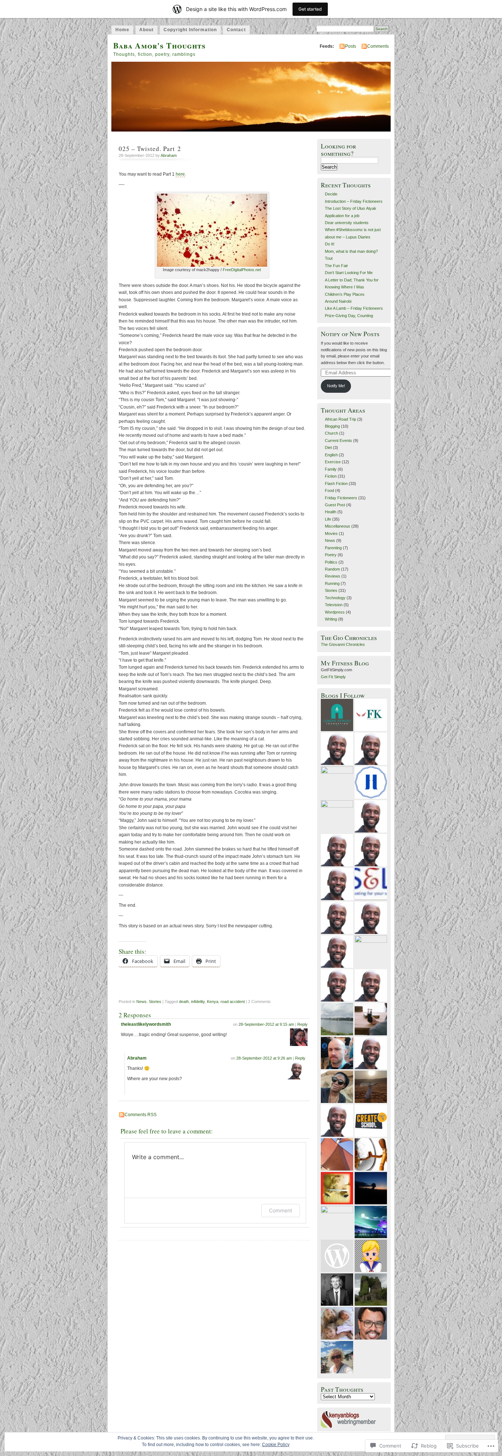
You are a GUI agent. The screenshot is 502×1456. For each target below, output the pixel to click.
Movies (331, 533)
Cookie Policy (276, 1444)
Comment (280, 1210)
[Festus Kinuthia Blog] (371, 715)
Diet (328, 447)
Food (329, 490)
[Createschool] (371, 1120)
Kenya (212, 1001)
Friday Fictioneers (341, 498)
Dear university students (347, 222)
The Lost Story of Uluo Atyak (350, 208)
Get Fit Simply (333, 677)
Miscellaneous (337, 526)
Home (122, 29)
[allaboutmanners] (337, 1188)
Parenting (333, 548)
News (141, 1001)
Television (334, 605)
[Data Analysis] (337, 850)
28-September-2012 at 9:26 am (264, 1058)
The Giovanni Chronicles (343, 644)
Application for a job (342, 215)
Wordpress (335, 612)
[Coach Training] (371, 985)
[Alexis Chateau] (337, 1087)
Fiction (331, 476)
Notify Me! (336, 386)
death (184, 1001)
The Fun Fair (336, 265)
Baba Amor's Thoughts (159, 45)
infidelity (198, 1001)
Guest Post (335, 505)
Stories (155, 1001)
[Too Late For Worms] (371, 1188)
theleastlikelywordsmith (146, 1024)
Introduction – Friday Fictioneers (354, 201)
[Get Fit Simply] (371, 816)
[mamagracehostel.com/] (337, 1120)
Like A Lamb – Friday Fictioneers (354, 308)
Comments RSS (141, 1114)
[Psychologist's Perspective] (371, 782)
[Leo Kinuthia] (371, 1323)
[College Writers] (337, 884)
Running (332, 583)
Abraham (169, 155)
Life (328, 519)
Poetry (331, 555)
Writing (331, 619)
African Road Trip (340, 419)
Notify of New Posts (350, 334)
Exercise (333, 462)
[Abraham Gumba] (371, 951)
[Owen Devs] (371, 749)
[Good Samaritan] (337, 749)
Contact (236, 29)
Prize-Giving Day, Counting (349, 315)
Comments (378, 46)
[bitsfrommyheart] (337, 782)
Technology (335, 598)
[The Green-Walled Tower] (371, 1289)
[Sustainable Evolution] (371, 1154)
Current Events (338, 440)
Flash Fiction (336, 483)
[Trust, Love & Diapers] (337, 1256)
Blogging (332, 426)
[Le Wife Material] (371, 1019)
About (146, 29)
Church (331, 433)
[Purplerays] (371, 1222)
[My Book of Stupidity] (371, 1256)
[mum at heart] (337, 1323)
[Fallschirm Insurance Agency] (337, 951)
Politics (331, 562)
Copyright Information (190, 29)
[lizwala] (371, 1087)
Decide (331, 194)
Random (332, 569)
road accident (232, 1001)
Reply (302, 1024)
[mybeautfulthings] (337, 1357)
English (331, 455)
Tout (329, 258)
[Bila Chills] (371, 1053)
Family (331, 469)
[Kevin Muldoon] (337, 1053)
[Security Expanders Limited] (371, 884)
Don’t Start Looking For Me (349, 272)
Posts (350, 46)
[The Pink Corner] (337, 1154)
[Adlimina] (371, 850)
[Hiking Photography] (337, 1289)
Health (330, 512)
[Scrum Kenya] (337, 985)
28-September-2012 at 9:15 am (266, 1024)
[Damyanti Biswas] (337, 1222)
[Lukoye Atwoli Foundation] (337, 715)
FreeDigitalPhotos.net (242, 269)
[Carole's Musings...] (337, 1019)
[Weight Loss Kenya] (337, 918)
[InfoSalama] (337, 816)
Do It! (329, 244)
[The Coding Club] (371, 918)
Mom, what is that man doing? (351, 251)
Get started (310, 9)
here (180, 174)
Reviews (332, 576)
